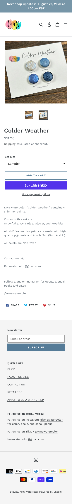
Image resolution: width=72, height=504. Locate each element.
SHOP (11, 369)
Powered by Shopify (50, 491)
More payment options (36, 194)
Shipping (10, 144)
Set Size (10, 156)
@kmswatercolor (51, 419)
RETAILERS (14, 392)
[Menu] (65, 24)
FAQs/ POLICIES (18, 376)
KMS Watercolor (29, 491)
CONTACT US (16, 384)
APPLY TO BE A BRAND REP (25, 399)
